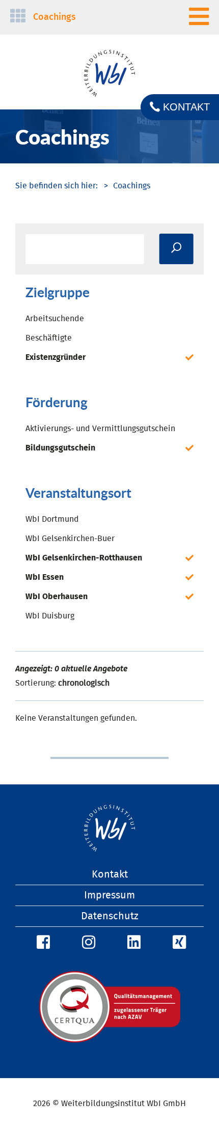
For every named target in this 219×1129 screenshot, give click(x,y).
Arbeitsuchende (54, 319)
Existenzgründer (55, 357)
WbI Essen (44, 577)
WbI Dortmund (52, 519)
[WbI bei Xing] (177, 942)
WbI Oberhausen (56, 596)
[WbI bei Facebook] (41, 942)
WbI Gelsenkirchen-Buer (70, 538)
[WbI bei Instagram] (87, 942)
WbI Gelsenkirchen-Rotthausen (83, 558)
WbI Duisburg (49, 616)
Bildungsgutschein (60, 448)
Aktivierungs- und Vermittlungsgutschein (100, 429)
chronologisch (84, 683)
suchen (176, 249)
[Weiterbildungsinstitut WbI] (56, 186)
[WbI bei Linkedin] (132, 942)
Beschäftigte (48, 338)
